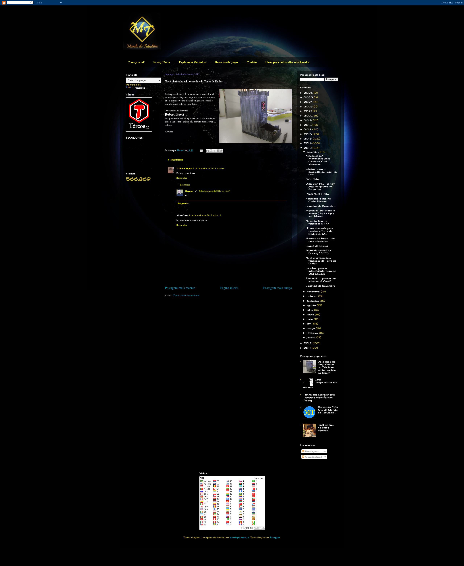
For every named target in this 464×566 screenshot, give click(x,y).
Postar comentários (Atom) (186, 295)
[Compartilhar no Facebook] (218, 151)
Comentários (313, 456)
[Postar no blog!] (211, 151)
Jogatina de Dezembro (320, 206)
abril (310, 323)
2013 (308, 147)
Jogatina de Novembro (320, 285)
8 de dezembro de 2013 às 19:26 (205, 215)
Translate (139, 87)
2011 (308, 347)
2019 (308, 120)
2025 (309, 97)
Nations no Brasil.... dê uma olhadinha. (320, 240)
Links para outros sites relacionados (287, 62)
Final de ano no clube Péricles (326, 427)
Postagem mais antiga (277, 288)
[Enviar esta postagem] (201, 150)
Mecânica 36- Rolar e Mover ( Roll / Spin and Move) (320, 213)
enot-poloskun (239, 537)
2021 (308, 111)
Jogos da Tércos (317, 245)
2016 (308, 134)
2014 (308, 143)
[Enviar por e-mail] (207, 151)
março (311, 328)
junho (311, 314)
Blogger (275, 537)
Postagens (311, 451)
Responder (181, 177)
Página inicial (229, 288)
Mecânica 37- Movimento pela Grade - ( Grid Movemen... (318, 160)
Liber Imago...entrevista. (326, 381)
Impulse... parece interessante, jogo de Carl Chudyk (321, 271)
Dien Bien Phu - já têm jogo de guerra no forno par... (320, 186)
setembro (313, 300)
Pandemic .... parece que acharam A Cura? (321, 280)
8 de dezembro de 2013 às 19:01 (209, 168)
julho (310, 309)
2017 (308, 129)
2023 (309, 106)
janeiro (311, 337)
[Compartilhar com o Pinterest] (221, 151)
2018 (308, 124)
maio (310, 319)
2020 (309, 115)
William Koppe (184, 168)
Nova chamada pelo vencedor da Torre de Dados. (321, 260)
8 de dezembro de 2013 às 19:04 (214, 190)
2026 (309, 92)
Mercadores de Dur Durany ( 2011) (318, 252)
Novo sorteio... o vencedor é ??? (317, 222)
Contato (252, 62)
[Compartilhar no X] (214, 151)
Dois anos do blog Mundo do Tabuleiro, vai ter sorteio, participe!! (327, 367)
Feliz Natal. (313, 179)
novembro (314, 291)
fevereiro (313, 332)
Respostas (185, 184)
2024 (309, 101)
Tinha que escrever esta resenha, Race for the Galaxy (319, 397)
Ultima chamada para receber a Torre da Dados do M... (319, 231)
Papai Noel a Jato (317, 193)
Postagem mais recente (180, 288)
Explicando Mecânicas (192, 62)
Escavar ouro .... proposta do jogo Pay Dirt (321, 171)
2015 (308, 138)
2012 (308, 343)
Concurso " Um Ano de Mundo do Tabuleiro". (328, 409)
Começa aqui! (136, 62)
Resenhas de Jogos (226, 62)
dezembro (313, 151)
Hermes (189, 190)
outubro (312, 296)
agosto (312, 305)
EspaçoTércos (161, 62)
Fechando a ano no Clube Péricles (318, 200)
